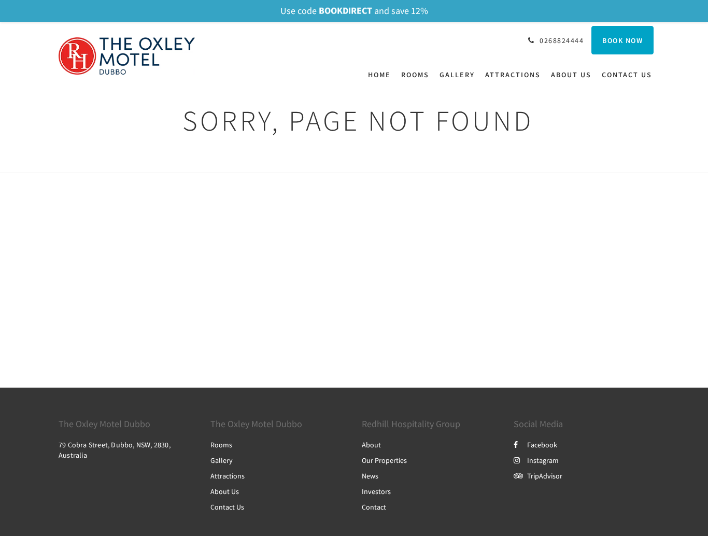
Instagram (543, 460)
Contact (374, 507)
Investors (376, 491)
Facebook (542, 444)
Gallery (221, 460)
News (370, 476)
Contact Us (227, 507)
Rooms (221, 444)
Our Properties (384, 460)
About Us (224, 491)
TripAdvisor (544, 476)
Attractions (227, 476)
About (371, 444)
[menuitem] (382, 74)
